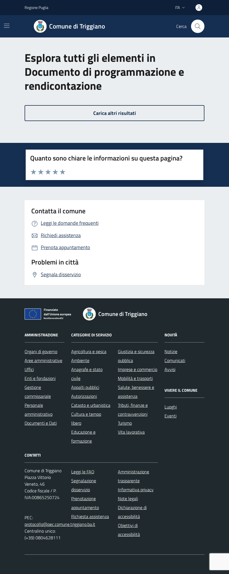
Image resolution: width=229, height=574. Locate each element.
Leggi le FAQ (82, 471)
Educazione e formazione (83, 436)
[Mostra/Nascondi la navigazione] (6, 25)
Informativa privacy (136, 489)
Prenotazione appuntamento (85, 503)
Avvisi (169, 369)
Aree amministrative (43, 360)
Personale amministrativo (39, 409)
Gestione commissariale (38, 392)
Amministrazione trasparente (133, 476)
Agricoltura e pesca (88, 351)
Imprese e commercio (137, 369)
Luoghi (170, 406)
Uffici (29, 369)
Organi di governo (41, 351)
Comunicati (174, 360)
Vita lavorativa (131, 432)
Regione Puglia (36, 7)
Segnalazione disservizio (83, 485)
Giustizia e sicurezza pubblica (136, 356)
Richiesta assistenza (90, 516)
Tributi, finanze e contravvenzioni (133, 409)
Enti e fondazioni (40, 378)
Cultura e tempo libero (86, 418)
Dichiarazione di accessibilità (132, 512)
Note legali (128, 498)
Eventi (170, 415)
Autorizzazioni (84, 396)
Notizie (170, 351)
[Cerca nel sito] (197, 26)
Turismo (125, 423)
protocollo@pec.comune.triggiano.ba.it (60, 524)
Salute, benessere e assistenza (136, 392)
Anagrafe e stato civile (86, 374)
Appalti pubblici (85, 387)
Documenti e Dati (41, 423)
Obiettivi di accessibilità (129, 530)
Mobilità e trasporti (135, 378)
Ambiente (80, 360)
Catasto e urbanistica (90, 405)
